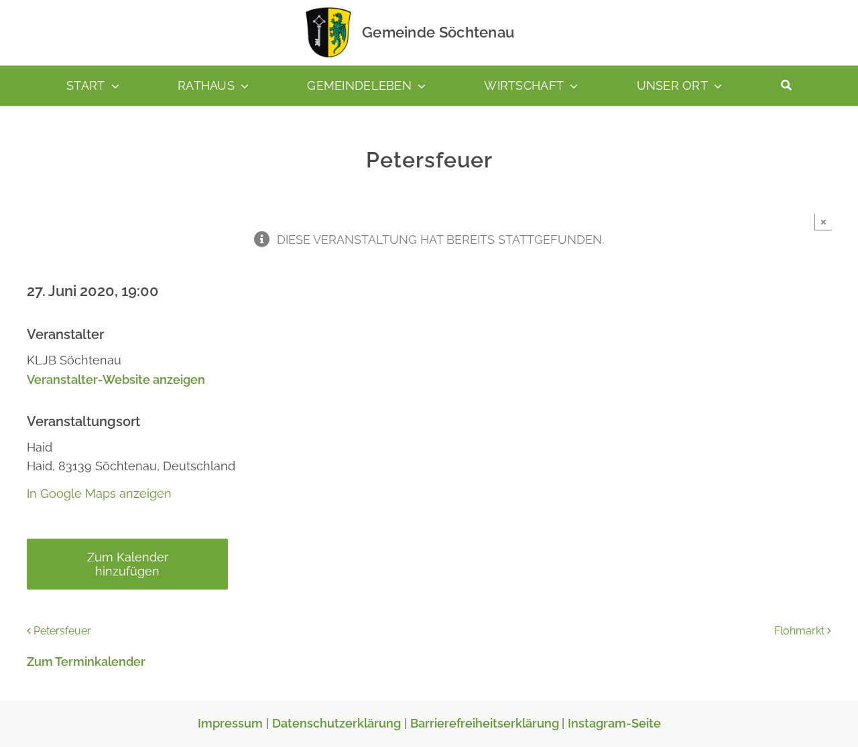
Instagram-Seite (614, 723)
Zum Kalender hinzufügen (127, 564)
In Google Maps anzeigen (99, 493)
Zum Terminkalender (86, 662)
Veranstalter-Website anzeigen (116, 379)
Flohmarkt (799, 630)
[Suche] (786, 86)
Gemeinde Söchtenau (438, 32)
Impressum (230, 723)
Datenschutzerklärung (336, 723)
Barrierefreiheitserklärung (486, 723)
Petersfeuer (62, 630)
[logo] (328, 10)
